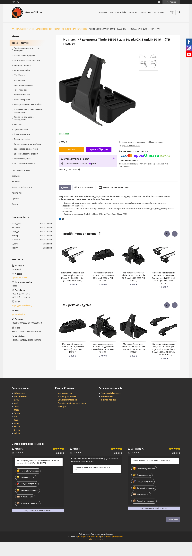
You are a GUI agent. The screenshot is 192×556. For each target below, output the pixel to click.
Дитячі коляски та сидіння (26, 154)
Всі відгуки (173, 519)
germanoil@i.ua (18, 314)
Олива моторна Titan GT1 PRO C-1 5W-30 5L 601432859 (93, 468)
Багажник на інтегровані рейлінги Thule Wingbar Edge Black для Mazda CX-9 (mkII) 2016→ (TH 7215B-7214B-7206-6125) (164, 349)
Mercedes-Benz (21, 396)
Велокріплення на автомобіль (28, 104)
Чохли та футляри (22, 134)
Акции (15, 204)
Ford (16, 420)
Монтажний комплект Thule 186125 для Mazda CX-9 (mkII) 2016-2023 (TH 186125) (133, 277)
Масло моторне (65, 393)
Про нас (15, 198)
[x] (63, 219)
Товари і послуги (20, 43)
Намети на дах (20, 90)
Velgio (17, 433)
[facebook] (60, 219)
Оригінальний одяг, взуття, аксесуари (26, 49)
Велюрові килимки (22, 159)
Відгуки (16, 176)
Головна (103, 12)
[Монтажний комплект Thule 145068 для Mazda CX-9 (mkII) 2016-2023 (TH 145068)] (133, 326)
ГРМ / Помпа (19, 75)
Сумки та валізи (21, 129)
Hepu (16, 423)
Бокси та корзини (22, 99)
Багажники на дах (44, 29)
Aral (16, 403)
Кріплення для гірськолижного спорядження (28, 110)
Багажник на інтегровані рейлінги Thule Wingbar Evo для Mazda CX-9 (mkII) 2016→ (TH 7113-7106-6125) (163, 278)
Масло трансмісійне (67, 396)
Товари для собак (22, 139)
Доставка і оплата (21, 170)
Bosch (17, 430)
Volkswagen (19, 393)
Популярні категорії (25, 29)
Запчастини (145, 12)
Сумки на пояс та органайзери (27, 144)
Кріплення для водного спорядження (25, 118)
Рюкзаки (18, 124)
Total (16, 406)
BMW (16, 400)
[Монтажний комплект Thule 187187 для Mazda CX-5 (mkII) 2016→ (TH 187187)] (103, 255)
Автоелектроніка (22, 70)
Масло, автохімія (118, 12)
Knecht (17, 426)
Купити (71, 149)
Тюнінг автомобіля (22, 65)
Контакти (17, 193)
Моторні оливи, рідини (24, 55)
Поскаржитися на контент (89, 537)
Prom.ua (109, 534)
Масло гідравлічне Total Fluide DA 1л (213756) (151, 461)
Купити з (94, 149)
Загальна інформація (110, 393)
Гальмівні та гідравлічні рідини (72, 403)
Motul (16, 410)
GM (15, 416)
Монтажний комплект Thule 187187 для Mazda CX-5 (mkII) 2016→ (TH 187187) (103, 277)
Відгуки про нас (108, 400)
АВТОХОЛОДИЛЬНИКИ (24, 163)
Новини (16, 181)
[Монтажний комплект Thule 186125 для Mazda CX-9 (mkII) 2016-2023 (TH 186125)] (133, 255)
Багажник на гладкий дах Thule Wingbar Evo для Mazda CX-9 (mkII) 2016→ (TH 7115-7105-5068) (72, 277)
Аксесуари (159, 12)
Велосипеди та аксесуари (26, 149)
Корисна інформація (22, 187)
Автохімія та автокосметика (27, 60)
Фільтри (133, 12)
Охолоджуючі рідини (67, 400)
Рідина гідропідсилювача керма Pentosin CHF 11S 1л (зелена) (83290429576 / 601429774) (38, 462)
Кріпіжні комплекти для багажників (70, 29)
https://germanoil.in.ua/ (22, 305)
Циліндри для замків (23, 85)
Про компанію (107, 396)
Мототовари (19, 80)
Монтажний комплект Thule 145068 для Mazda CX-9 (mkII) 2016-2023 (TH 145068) (133, 348)
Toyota (17, 413)
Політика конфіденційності (112, 537)
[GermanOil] (17, 12)
